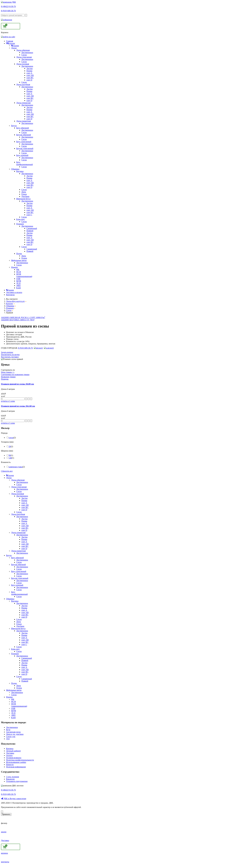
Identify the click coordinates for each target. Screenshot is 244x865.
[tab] (122, 433)
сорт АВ (30, 75)
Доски (14, 48)
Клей (18, 288)
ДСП (18, 283)
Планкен (20, 224)
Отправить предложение (17, 781)
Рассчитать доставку (10, 357)
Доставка (10, 753)
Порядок (5, 379)
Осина (24, 258)
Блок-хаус (20, 219)
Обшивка (15, 169)
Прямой (29, 231)
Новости (10, 764)
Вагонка (20, 171)
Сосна (24, 55)
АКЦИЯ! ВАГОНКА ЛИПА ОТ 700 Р (17, 320)
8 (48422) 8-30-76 (8, 6)
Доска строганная (24, 57)
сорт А (29, 73)
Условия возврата (13, 758)
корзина (4, 853)
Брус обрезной (22, 128)
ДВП (18, 285)
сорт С (29, 215)
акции (3, 832)
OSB (18, 279)
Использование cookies (16, 762)
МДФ (18, 281)
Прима (29, 71)
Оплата (9, 755)
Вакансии (10, 779)
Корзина (9, 748)
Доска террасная (23, 103)
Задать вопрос (7, 352)
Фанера (14, 267)
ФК (17, 269)
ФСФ (18, 272)
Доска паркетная (23, 121)
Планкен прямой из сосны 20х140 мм (18, 406)
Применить (6, 814)
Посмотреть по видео (10, 354)
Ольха (24, 194)
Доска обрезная (23, 50)
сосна (11, 437)
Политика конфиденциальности (20, 760)
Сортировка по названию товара (15, 374)
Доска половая (22, 64)
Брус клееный (22, 155)
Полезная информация (16, 767)
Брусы (14, 126)
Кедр (8, 730)
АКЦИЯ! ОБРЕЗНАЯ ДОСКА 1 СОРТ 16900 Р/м (23, 317)
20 (10, 446)
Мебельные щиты (19, 260)
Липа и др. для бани (15, 734)
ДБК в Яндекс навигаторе (14, 798)
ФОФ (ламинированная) (24, 275)
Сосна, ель (10, 736)
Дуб (8, 739)
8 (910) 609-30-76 (8, 11)
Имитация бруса (23, 199)
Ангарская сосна (13, 732)
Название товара (8, 377)
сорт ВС (30, 78)
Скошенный (31, 228)
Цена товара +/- (7, 372)
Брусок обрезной (23, 135)
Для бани (25, 196)
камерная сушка (15, 467)
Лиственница (27, 52)
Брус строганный (23, 142)
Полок (19, 253)
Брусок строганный (24, 148)
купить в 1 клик (8, 401)
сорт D (29, 80)
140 (10, 458)
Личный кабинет (13, 751)
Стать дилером (12, 777)
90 (10, 455)
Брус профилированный (24, 163)
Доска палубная (23, 84)
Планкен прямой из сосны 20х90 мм (17, 384)
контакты (5, 862)
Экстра (29, 68)
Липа (23, 192)
